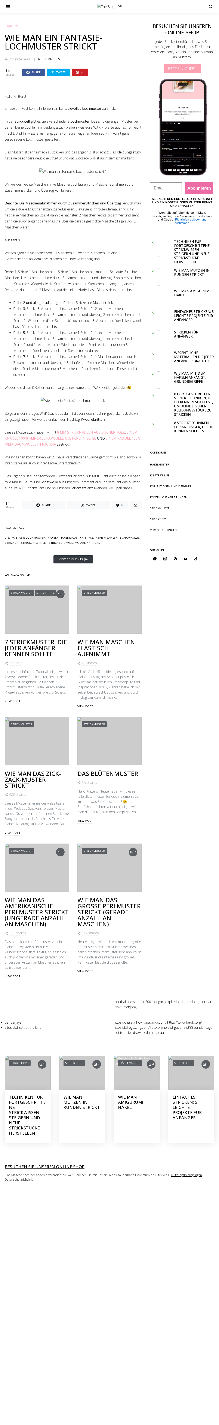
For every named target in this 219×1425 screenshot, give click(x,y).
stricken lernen (33, 543)
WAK (69, 543)
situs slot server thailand (23, 1027)
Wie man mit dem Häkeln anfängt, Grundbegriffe (190, 377)
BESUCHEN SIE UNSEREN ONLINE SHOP (44, 1167)
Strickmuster (16, 26)
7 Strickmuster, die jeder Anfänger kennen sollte (36, 648)
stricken (12, 543)
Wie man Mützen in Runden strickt (192, 272)
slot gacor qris (162, 1001)
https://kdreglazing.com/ (131, 1027)
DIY (7, 537)
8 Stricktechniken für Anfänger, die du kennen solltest (193, 426)
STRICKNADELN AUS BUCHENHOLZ (96, 432)
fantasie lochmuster (28, 537)
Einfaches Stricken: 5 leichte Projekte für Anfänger (194, 315)
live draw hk (136, 1032)
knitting (86, 537)
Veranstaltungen (163, 530)
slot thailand (123, 1001)
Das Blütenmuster (107, 773)
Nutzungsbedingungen (186, 1175)
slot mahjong (126, 1007)
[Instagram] (165, 558)
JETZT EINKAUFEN (182, 68)
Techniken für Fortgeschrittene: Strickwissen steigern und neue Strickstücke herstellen (192, 251)
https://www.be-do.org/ (184, 1022)
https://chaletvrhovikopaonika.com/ (140, 1022)
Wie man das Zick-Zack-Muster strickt (33, 779)
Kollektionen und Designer (170, 486)
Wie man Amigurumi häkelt (192, 293)
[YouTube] (185, 558)
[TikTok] (196, 558)
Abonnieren (199, 188)
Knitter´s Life (159, 475)
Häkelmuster (159, 464)
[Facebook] (155, 558)
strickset (56, 543)
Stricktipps (45, 593)
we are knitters (87, 543)
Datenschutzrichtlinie (19, 1179)
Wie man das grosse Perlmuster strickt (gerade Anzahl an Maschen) (109, 912)
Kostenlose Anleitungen (168, 497)
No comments (49, 59)
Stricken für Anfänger (186, 334)
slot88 (188, 1027)
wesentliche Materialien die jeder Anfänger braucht (194, 356)
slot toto (120, 1032)
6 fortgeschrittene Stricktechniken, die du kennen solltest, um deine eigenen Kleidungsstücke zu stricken (193, 404)
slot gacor (175, 1027)
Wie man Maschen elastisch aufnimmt (106, 648)
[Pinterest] (175, 558)
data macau (155, 1032)
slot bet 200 (142, 1001)
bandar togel (203, 1027)
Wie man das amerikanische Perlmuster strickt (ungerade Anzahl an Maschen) (37, 912)
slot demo (181, 1001)
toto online (158, 1027)
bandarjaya (13, 1022)
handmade (69, 537)
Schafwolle (129, 537)
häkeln (53, 537)
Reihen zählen (107, 537)
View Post (12, 701)
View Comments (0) (73, 559)
